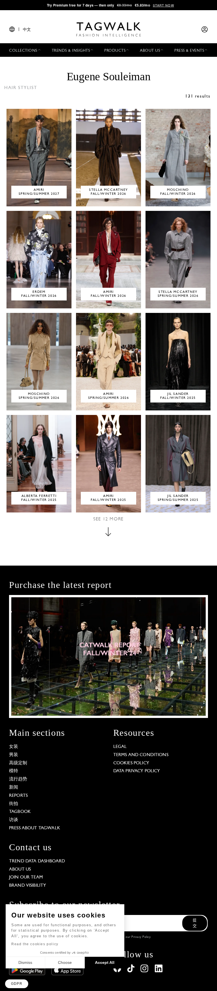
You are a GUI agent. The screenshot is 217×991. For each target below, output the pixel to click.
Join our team (26, 877)
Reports (18, 795)
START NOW (163, 5)
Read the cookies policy (34, 944)
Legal (120, 747)
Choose (65, 962)
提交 (195, 923)
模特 (13, 771)
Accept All (104, 962)
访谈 (13, 820)
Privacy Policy (140, 937)
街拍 (13, 804)
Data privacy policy (136, 771)
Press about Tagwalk (34, 828)
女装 (13, 747)
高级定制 (18, 763)
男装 (13, 755)
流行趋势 (18, 779)
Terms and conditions (140, 755)
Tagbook (20, 812)
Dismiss (25, 962)
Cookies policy (131, 763)
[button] (16, 983)
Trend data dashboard (37, 861)
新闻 (13, 787)
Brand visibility (27, 885)
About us (20, 869)
